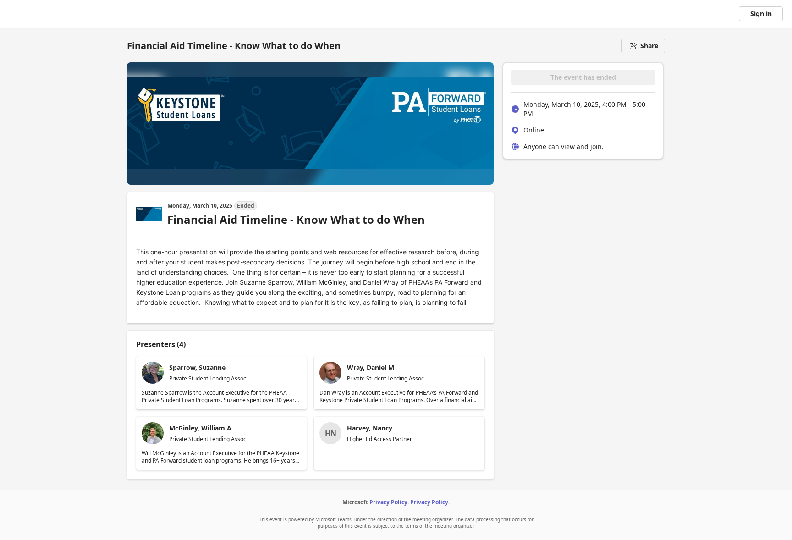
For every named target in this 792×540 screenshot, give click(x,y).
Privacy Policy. (389, 502)
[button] (221, 382)
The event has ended (583, 77)
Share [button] (649, 45)
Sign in (761, 13)
